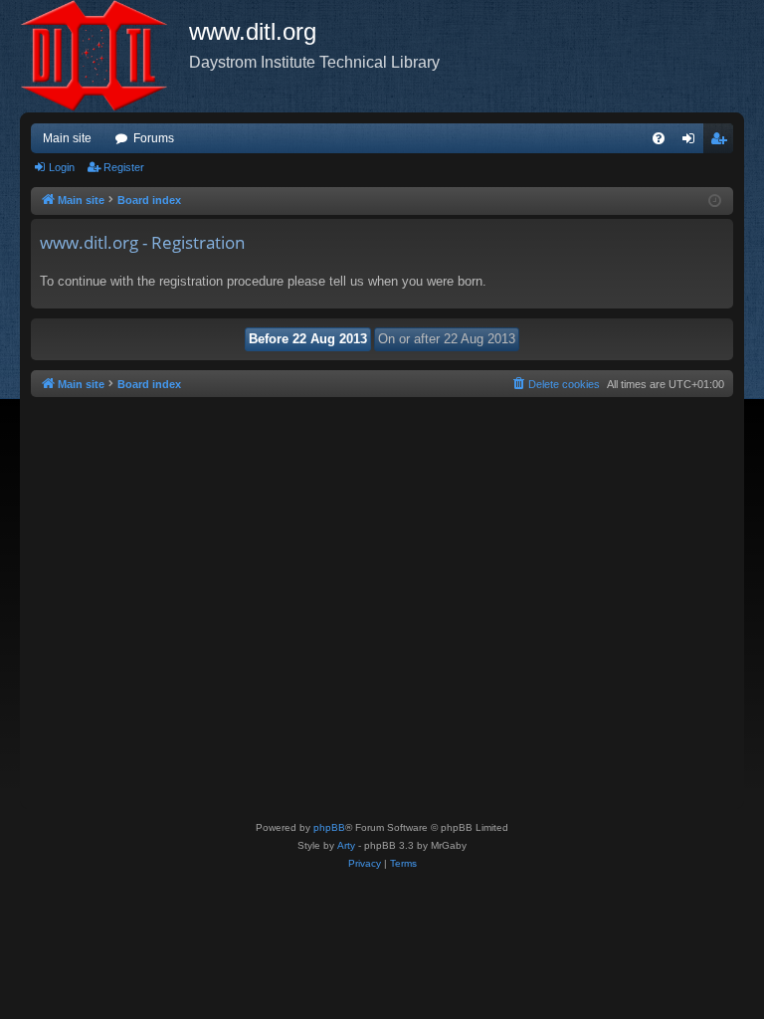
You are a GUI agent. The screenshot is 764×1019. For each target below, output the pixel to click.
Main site (67, 138)
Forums (153, 138)
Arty (346, 845)
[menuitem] (658, 138)
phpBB (329, 827)
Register (123, 167)
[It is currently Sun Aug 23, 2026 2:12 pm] (714, 201)
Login (62, 167)
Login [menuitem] (692, 142)
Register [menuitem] (722, 142)
